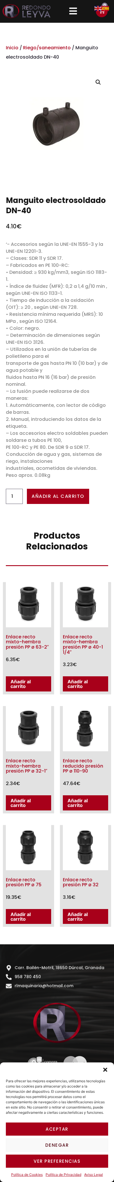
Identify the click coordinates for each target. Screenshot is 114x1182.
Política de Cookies (27, 1174)
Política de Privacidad (63, 1174)
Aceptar (57, 1129)
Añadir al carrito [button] (21, 684)
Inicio (12, 47)
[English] (98, 8)
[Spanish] (106, 8)
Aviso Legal (93, 1174)
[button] (105, 1070)
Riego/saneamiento (47, 47)
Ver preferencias (57, 1161)
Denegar (57, 1145)
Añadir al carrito (58, 496)
